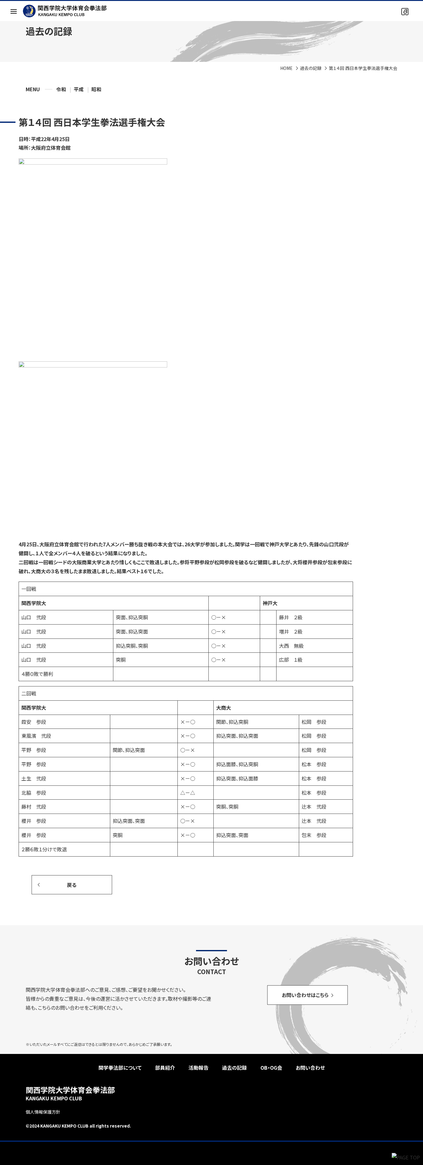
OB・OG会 (271, 1067)
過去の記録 (310, 68)
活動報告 (198, 1067)
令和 (61, 89)
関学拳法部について (120, 1067)
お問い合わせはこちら (305, 995)
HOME (286, 68)
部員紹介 (165, 1067)
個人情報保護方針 (43, 1112)
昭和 (96, 89)
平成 (79, 89)
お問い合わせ (310, 1067)
